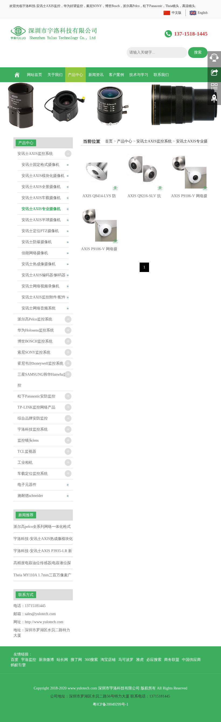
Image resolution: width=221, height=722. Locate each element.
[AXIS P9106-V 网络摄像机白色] (189, 172)
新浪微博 (46, 660)
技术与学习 (138, 75)
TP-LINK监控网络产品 (36, 407)
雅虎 (140, 660)
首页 (109, 141)
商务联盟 (171, 660)
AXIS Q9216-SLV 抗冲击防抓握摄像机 (144, 197)
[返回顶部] (214, 100)
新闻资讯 (95, 75)
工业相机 (25, 463)
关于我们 (55, 75)
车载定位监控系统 (33, 474)
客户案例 (116, 75)
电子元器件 (27, 485)
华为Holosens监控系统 (36, 330)
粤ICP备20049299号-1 (110, 704)
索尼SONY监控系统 (34, 352)
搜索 (198, 52)
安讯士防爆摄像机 (37, 242)
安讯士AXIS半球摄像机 (41, 220)
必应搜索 (153, 660)
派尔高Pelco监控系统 (35, 319)
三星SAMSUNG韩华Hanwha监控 (42, 379)
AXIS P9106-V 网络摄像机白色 (189, 197)
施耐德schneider (30, 496)
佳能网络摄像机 (35, 253)
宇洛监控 (28, 660)
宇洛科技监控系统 (33, 429)
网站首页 (34, 75)
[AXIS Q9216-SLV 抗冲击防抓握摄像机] (144, 172)
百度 (14, 660)
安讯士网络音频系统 (39, 308)
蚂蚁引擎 (18, 665)
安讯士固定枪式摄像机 (40, 165)
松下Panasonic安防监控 (36, 396)
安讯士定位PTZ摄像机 (40, 231)
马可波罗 (125, 660)
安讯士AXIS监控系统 (154, 141)
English (203, 13)
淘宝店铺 (108, 660)
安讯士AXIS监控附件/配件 (43, 297)
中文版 (176, 13)
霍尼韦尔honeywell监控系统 (40, 363)
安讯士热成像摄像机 (39, 264)
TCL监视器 (27, 451)
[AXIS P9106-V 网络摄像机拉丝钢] (99, 225)
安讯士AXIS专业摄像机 (41, 209)
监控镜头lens (28, 440)
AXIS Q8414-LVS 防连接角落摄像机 (99, 197)
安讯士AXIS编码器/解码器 (43, 275)
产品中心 (75, 75)
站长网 (62, 660)
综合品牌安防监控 (33, 418)
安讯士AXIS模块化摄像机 (43, 176)
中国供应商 (191, 660)
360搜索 (91, 660)
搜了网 (76, 660)
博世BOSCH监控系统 (35, 341)
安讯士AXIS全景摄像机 (41, 187)
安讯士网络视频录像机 (40, 286)
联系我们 (161, 75)
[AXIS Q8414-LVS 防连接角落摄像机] (99, 172)
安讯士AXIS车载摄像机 (41, 198)
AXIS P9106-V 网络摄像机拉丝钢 (99, 250)
